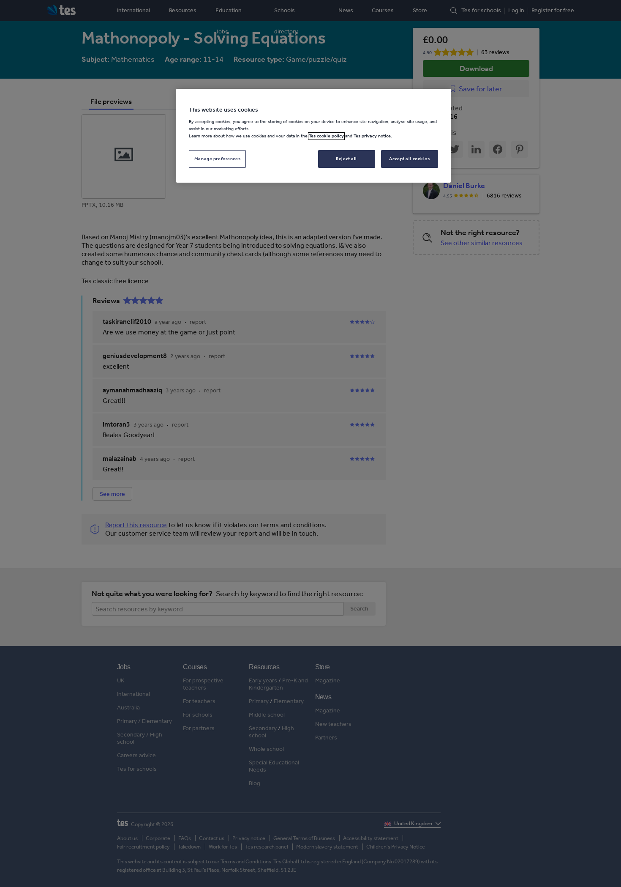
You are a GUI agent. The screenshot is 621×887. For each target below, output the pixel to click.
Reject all (346, 159)
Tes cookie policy (326, 136)
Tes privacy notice (372, 136)
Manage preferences (217, 159)
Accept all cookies (409, 159)
